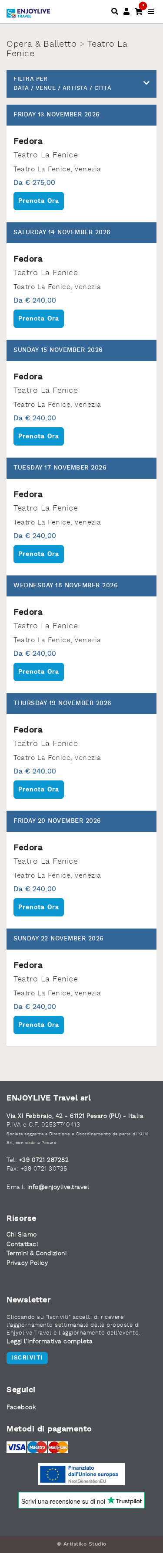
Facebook (21, 1407)
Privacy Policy (27, 1263)
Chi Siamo (22, 1235)
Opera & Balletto (42, 44)
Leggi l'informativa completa (50, 1341)
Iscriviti (27, 1358)
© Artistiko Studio (81, 1544)
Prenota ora (38, 201)
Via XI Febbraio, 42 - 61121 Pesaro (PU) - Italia (75, 1116)
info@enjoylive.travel (58, 1187)
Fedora (28, 141)
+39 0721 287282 (44, 1160)
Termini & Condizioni (37, 1253)
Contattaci (22, 1244)
